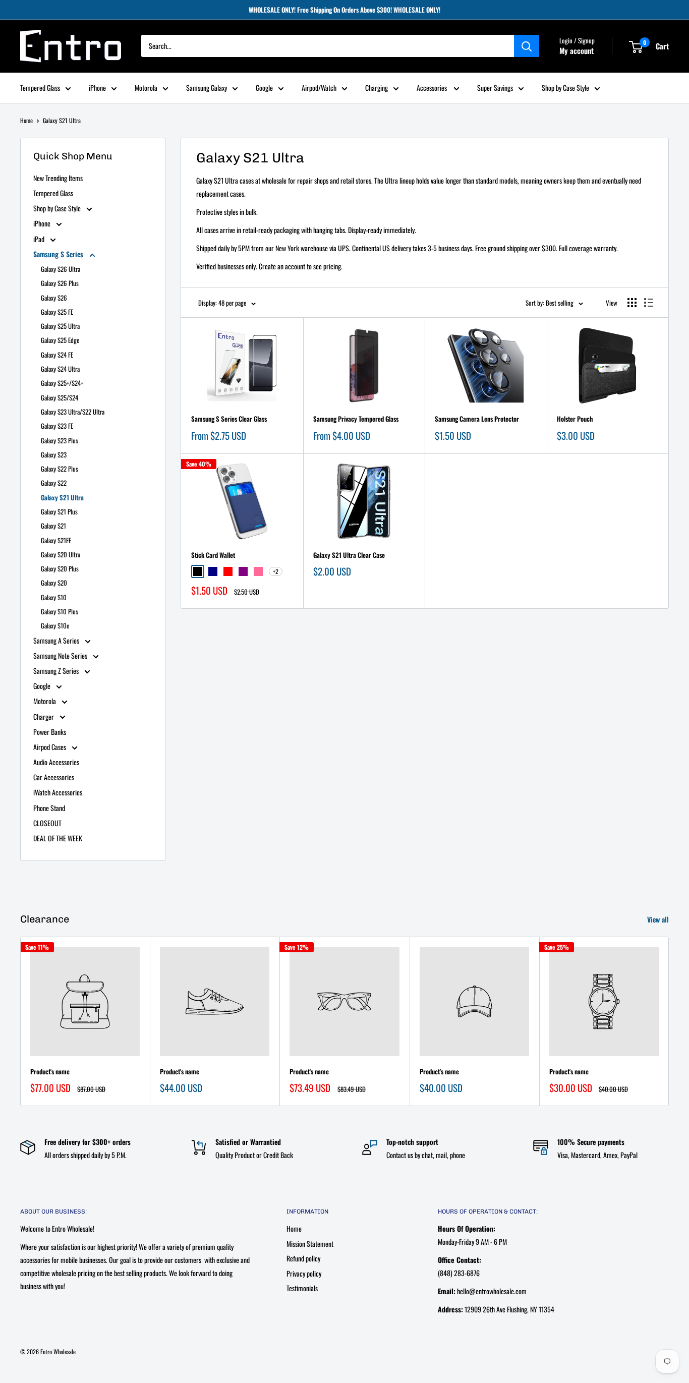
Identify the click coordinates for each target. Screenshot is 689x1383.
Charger (44, 716)
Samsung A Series (57, 640)
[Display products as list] (648, 302)
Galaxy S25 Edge (60, 340)
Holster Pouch (575, 419)
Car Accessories (53, 777)
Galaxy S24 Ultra (60, 369)
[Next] (669, 1021)
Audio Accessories (56, 762)
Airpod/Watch (319, 87)
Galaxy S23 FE (57, 426)
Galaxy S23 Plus (59, 440)
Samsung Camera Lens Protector (477, 419)
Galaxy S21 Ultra (62, 120)
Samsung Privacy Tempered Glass (355, 419)
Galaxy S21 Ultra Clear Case (349, 555)
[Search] (526, 46)
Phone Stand (49, 807)
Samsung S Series (59, 254)
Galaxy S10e (55, 625)
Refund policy (303, 1258)
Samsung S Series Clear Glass (229, 419)
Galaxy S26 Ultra (60, 269)
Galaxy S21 (53, 526)
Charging (376, 87)
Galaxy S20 (54, 583)
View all (659, 919)
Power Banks (49, 731)
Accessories (432, 87)
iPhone (97, 87)
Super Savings (495, 87)
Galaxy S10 (54, 597)
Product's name (50, 1071)
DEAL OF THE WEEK (57, 838)
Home (26, 120)
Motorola (146, 87)
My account (576, 50)
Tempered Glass (40, 87)
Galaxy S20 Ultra (60, 554)
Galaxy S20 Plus (60, 568)
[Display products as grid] (632, 302)
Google (264, 87)
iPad (39, 239)
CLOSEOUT (47, 823)
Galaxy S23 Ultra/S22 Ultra (72, 412)
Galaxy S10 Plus (59, 611)
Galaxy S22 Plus (59, 469)
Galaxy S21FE (56, 540)
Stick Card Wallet (213, 555)
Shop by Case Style (565, 87)
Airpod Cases (50, 746)
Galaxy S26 (54, 298)
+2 (275, 571)
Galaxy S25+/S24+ (62, 383)
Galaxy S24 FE (57, 355)
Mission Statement (309, 1243)
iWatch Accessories (57, 792)
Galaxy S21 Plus (59, 511)
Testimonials (302, 1288)
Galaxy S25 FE (57, 312)
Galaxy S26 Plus (60, 283)
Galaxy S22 (54, 483)
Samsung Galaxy (206, 87)
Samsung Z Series (56, 670)
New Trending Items (58, 177)
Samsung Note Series (61, 655)
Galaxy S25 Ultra (60, 326)
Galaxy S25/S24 (59, 397)
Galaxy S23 (54, 454)
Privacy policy (303, 1273)
